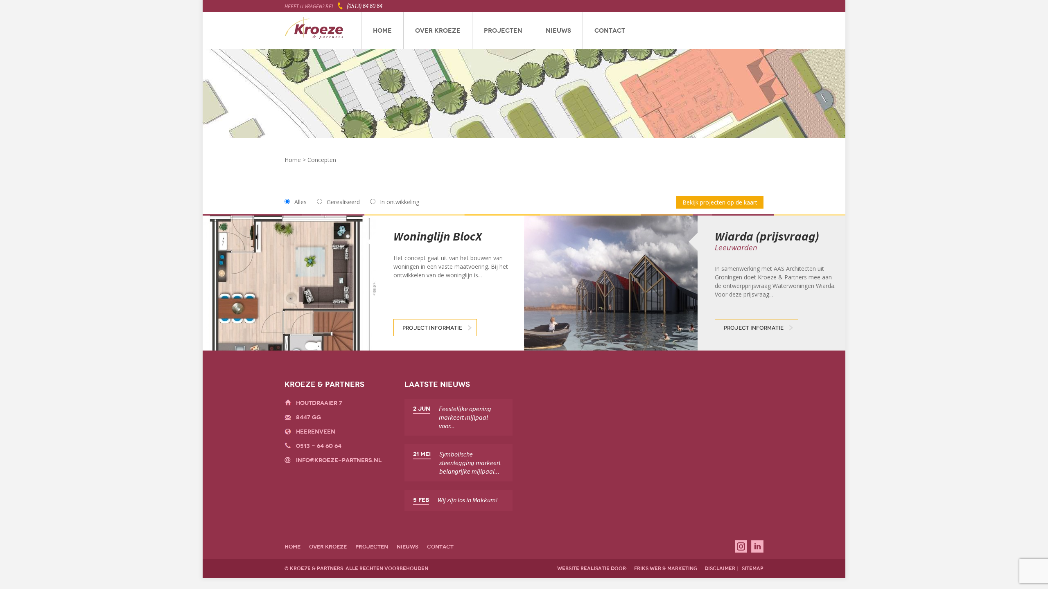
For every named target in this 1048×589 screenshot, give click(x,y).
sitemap (752, 568)
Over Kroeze (438, 30)
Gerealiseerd (343, 202)
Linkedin (757, 546)
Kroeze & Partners (314, 30)
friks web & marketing (666, 568)
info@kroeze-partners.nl (339, 460)
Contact (609, 30)
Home (382, 30)
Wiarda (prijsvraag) (767, 236)
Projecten (503, 30)
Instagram (741, 546)
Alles (300, 202)
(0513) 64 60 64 (364, 6)
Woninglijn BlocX (437, 236)
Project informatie (432, 328)
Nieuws (558, 30)
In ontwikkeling (399, 202)
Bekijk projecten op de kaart (719, 202)
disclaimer (720, 568)
